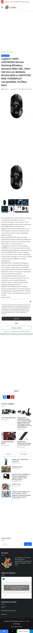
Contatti (3, 607)
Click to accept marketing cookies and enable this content (16, 587)
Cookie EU (4, 614)
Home (4, 52)
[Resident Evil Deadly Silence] (8, 436)
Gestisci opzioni (16, 328)
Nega (16, 323)
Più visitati (24, 454)
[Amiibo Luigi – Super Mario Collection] (6, 462)
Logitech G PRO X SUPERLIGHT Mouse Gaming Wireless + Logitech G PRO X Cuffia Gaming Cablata (21, 477)
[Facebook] (4, 397)
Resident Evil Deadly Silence (7, 442)
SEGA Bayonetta (17, 467)
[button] (30, 301)
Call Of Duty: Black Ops (8, 418)
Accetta (16, 318)
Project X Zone (8, 1)
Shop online (10, 52)
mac (16, 391)
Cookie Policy (6, 331)
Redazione (6, 89)
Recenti (8, 454)
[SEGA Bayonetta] (6, 469)
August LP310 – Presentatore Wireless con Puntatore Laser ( (24, 443)
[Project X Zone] (6, 486)
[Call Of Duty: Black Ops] (8, 412)
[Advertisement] (16, 32)
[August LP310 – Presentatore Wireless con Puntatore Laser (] (24, 436)
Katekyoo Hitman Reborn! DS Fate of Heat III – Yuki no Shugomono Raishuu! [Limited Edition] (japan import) (21, 494)
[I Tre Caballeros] (10, 7)
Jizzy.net (23, 621)
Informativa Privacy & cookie (8, 610)
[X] (8, 397)
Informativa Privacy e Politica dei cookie (20, 331)
